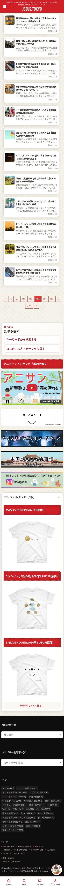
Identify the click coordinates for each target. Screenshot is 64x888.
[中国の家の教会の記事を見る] (32, 459)
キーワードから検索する (21, 339)
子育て (53, 805)
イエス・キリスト (27, 788)
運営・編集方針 (9, 858)
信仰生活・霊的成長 (14, 805)
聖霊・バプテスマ (12, 826)
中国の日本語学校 (24, 846)
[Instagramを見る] (32, 480)
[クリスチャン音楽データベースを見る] (32, 438)
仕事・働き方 (53, 800)
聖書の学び (32, 821)
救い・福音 (28, 813)
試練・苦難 (33, 826)
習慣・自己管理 (12, 821)
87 (44, 298)
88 (51, 298)
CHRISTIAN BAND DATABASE (15, 850)
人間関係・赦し (33, 800)
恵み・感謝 (10, 813)
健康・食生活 (37, 805)
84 (23, 298)
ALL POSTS (51, 850)
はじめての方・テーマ (12, 861)
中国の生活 (39, 846)
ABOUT (25, 853)
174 (29, 305)
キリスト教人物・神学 (14, 792)
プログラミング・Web (14, 796)
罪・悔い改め (46, 817)
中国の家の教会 (9, 846)
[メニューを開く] (4, 6)
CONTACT (15, 853)
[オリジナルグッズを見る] (32, 608)
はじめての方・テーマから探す (25, 348)
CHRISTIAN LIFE (37, 850)
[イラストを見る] (32, 417)
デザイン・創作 (39, 792)
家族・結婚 (26, 809)
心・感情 (43, 809)
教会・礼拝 (45, 813)
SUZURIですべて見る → (32, 705)
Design (5, 853)
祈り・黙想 (27, 817)
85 (30, 298)
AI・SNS (8, 788)
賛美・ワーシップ (12, 830)
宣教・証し (9, 809)
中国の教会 (36, 796)
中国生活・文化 (11, 800)
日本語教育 (9, 817)
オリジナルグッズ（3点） (20, 497)
